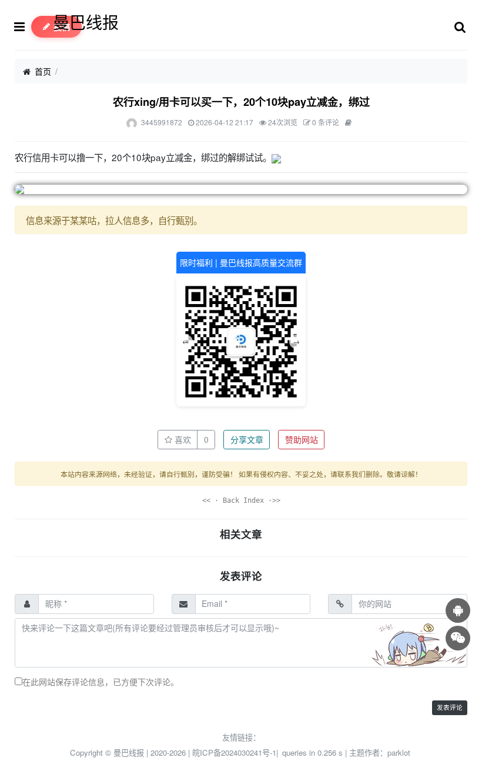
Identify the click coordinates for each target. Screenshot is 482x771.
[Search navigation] (460, 27)
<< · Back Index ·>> (241, 500)
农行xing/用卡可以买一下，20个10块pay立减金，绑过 (241, 101)
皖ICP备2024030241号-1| (236, 752)
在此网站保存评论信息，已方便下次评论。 (100, 681)
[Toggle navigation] (22, 27)
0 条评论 (325, 122)
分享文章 (246, 439)
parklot (398, 752)
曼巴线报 (86, 22)
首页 (43, 71)
